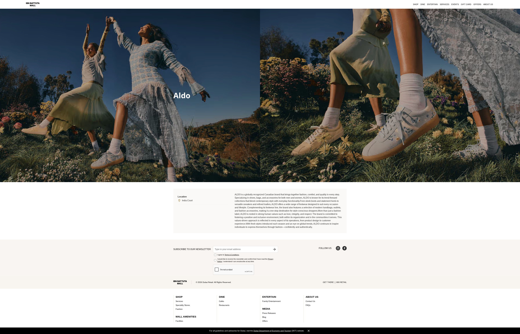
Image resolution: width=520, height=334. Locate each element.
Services (444, 4)
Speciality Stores (183, 305)
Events (455, 4)
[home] (33, 4)
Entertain (432, 4)
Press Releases (269, 313)
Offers (477, 4)
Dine (422, 4)
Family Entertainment (271, 301)
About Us (488, 4)
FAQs (308, 305)
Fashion (179, 309)
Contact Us (310, 301)
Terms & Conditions (232, 255)
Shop (415, 4)
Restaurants (224, 305)
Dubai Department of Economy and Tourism (272, 331)
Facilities (179, 321)
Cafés (221, 301)
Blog (264, 317)
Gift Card (466, 4)
